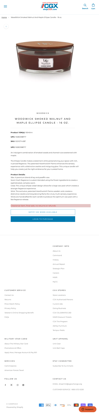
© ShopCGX (12, 404)
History (56, 260)
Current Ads (58, 304)
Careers (56, 273)
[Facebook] (5, 384)
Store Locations (59, 295)
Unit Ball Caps (59, 348)
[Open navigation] (5, 6)
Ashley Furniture (60, 326)
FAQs (7, 317)
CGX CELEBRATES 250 (62, 313)
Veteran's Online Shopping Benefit (19, 313)
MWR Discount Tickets (62, 317)
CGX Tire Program (60, 321)
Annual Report (59, 264)
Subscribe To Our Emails (63, 366)
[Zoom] (6, 26)
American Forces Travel (14, 370)
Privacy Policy (10, 308)
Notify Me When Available (43, 212)
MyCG (55, 282)
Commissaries (10, 366)
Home (4, 17)
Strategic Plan (58, 268)
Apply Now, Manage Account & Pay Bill (21, 352)
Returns (8, 299)
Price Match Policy (12, 304)
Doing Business (59, 308)
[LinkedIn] (23, 384)
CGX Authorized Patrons (63, 299)
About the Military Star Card (16, 344)
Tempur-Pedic (59, 330)
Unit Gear (57, 344)
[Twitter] (11, 384)
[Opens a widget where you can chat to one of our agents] (87, 409)
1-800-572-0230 (77, 389)
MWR (55, 277)
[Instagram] (17, 384)
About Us (56, 251)
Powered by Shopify (14, 407)
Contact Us (9, 295)
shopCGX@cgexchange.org (70, 384)
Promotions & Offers (13, 348)
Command (57, 255)
